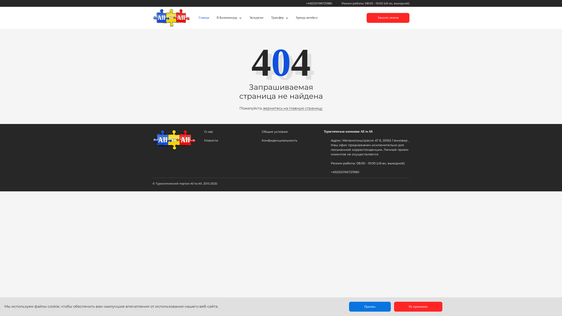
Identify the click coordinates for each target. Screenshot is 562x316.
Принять (369, 306)
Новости (211, 140)
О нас (208, 132)
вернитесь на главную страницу (292, 108)
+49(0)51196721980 (319, 3)
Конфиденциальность (279, 140)
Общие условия (275, 132)
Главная (204, 17)
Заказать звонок (388, 17)
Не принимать (418, 306)
